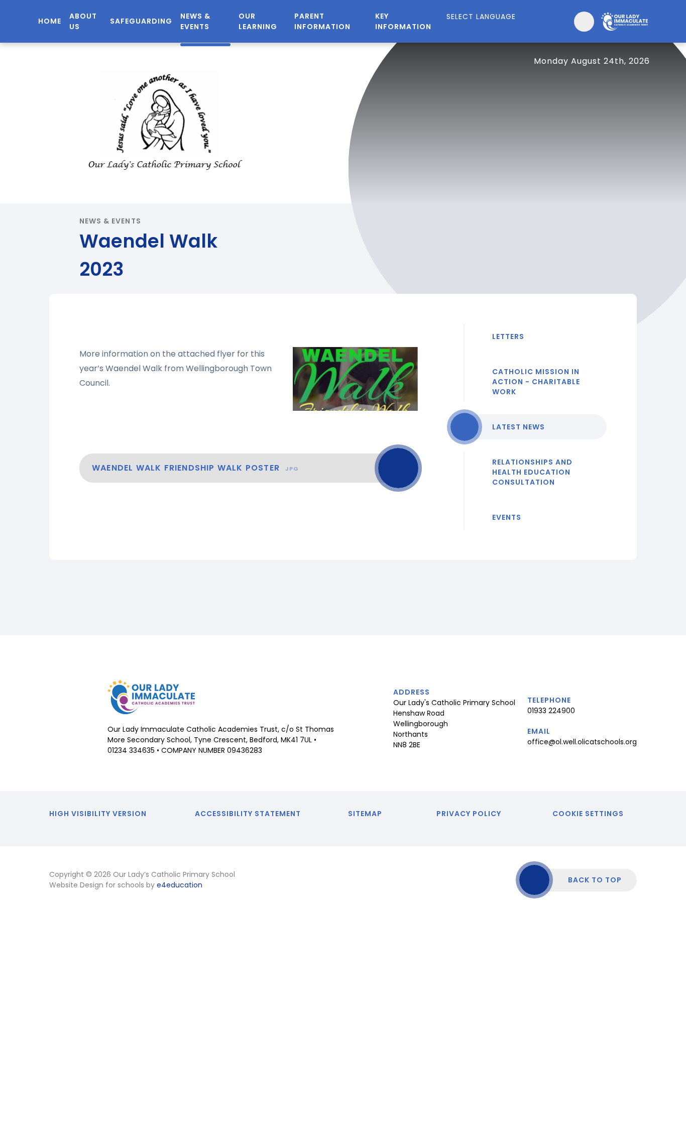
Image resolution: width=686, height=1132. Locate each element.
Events (506, 517)
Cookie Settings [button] (588, 814)
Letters (508, 336)
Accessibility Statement (248, 814)
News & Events (110, 221)
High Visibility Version (98, 814)
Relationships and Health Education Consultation (532, 472)
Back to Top (595, 880)
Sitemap (365, 814)
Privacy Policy (468, 814)
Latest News (518, 427)
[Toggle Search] (584, 22)
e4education (179, 885)
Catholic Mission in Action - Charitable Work (536, 382)
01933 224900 (551, 711)
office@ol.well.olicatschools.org (582, 742)
